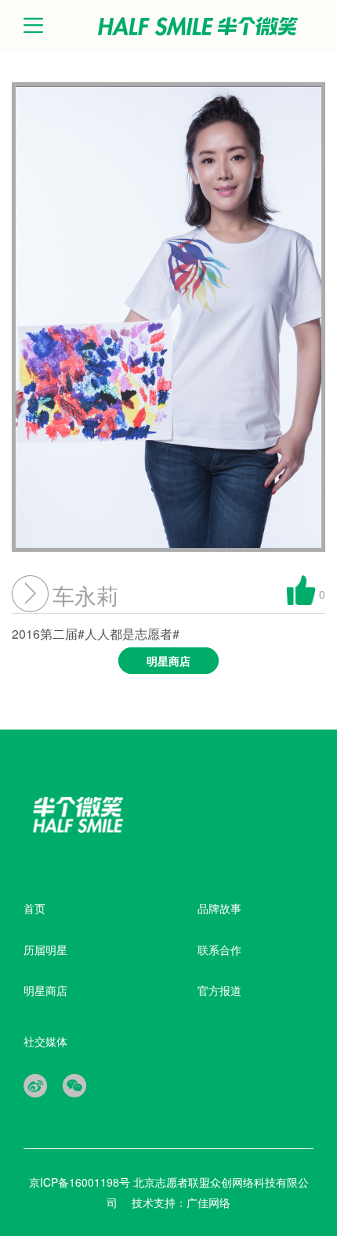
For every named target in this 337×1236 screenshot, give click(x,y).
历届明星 (45, 949)
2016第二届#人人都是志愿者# (101, 646)
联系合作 (219, 949)
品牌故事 (219, 908)
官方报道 (219, 990)
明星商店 (45, 990)
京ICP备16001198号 (81, 1182)
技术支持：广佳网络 (181, 1202)
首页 (34, 908)
